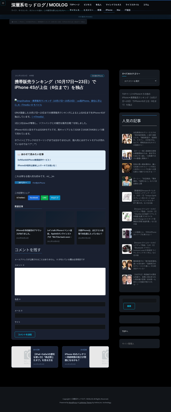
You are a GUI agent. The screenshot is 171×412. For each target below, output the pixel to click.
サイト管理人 (128, 343)
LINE (44, 197)
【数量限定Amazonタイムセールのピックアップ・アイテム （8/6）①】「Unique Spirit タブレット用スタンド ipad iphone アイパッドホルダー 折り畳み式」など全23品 (144, 196)
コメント (19, 265)
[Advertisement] (85, 47)
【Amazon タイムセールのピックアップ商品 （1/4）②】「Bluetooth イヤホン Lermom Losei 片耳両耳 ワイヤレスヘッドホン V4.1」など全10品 (144, 248)
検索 (129, 306)
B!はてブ (54, 197)
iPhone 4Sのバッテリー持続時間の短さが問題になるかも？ (75, 357)
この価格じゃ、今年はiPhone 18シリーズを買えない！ (144, 233)
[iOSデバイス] (30, 357)
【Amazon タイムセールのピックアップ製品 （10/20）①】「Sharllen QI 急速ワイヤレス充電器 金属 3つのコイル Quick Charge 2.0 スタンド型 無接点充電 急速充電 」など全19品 (145, 216)
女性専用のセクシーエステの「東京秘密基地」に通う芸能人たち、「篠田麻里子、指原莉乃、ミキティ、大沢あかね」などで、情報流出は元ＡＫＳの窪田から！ (145, 138)
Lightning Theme (85, 402)
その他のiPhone (97, 76)
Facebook (34, 197)
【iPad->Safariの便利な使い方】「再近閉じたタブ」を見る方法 (44, 357)
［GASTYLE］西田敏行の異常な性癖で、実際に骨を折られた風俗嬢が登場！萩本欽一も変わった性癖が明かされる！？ (144, 279)
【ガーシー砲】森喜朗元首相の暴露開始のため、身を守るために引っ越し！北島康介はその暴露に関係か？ (144, 155)
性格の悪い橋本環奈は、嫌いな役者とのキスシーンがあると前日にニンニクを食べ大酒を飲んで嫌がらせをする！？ (144, 168)
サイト (17, 322)
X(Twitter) (21, 197)
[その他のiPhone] (108, 357)
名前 (18, 299)
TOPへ (125, 331)
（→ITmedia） (38, 116)
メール (19, 310)
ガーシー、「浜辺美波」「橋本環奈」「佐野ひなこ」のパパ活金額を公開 (145, 181)
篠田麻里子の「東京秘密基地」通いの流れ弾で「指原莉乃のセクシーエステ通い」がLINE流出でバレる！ (145, 265)
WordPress (73, 402)
